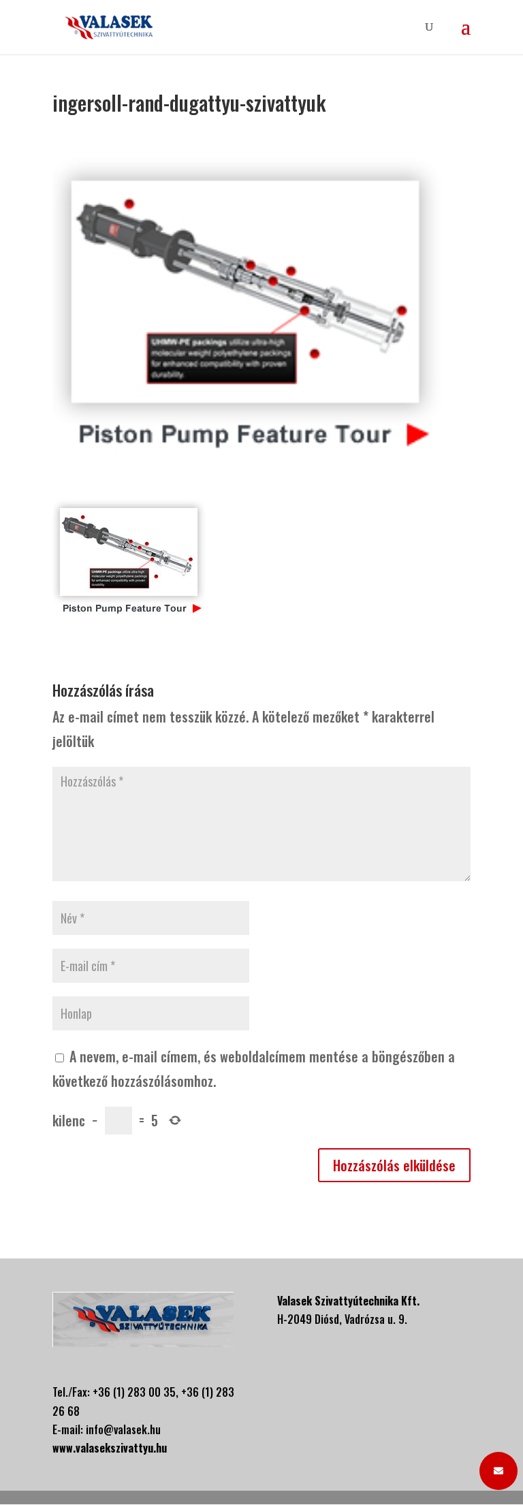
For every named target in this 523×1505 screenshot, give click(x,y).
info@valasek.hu (123, 1429)
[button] (498, 1471)
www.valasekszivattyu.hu (109, 1448)
